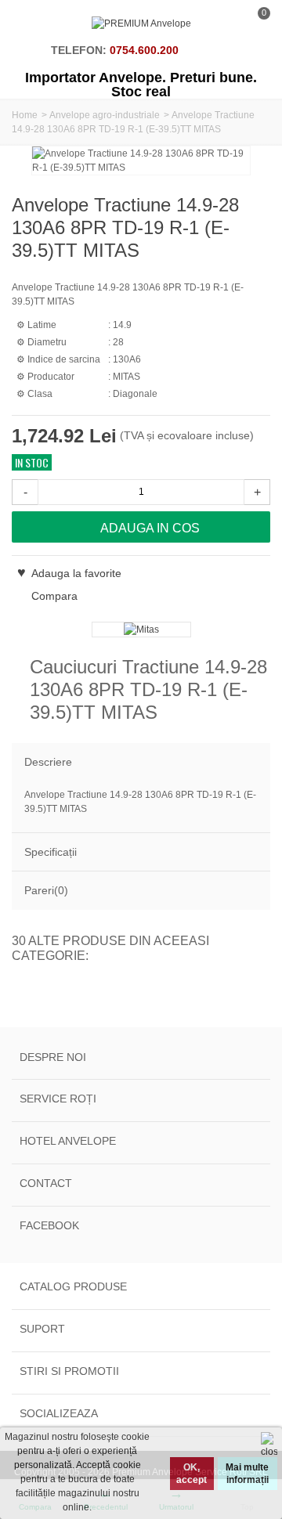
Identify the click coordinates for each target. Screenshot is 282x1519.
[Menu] (31, 23)
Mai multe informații (247, 1473)
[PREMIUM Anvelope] (141, 23)
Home (25, 115)
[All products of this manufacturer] (141, 629)
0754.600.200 (144, 50)
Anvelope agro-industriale (104, 115)
